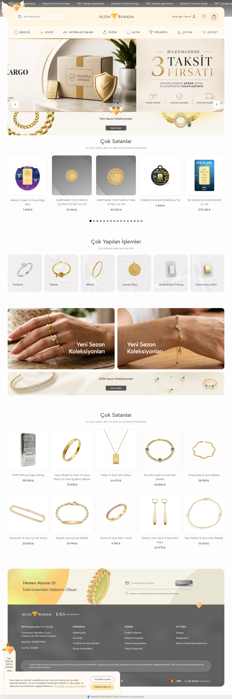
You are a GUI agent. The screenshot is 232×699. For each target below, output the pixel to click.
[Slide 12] (128, 221)
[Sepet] (214, 16)
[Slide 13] (131, 221)
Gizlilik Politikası (133, 632)
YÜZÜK (112, 32)
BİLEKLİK (25, 32)
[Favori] (204, 16)
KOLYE (49, 32)
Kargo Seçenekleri (83, 648)
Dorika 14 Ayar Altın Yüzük (116, 538)
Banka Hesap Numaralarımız (191, 643)
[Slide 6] (107, 221)
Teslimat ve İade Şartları (86, 643)
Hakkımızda (79, 632)
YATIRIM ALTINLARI (80, 32)
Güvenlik (77, 638)
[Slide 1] (114, 103)
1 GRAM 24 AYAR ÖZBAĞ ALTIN (160, 200)
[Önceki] (15, 104)
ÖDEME (128, 626)
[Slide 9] (118, 221)
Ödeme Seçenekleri (135, 643)
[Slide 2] (118, 103)
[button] (19, 17)
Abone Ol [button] (184, 583)
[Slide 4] (101, 221)
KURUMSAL (79, 626)
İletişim (180, 632)
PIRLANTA (161, 32)
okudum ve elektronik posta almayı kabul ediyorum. (154, 593)
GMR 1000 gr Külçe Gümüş (28, 475)
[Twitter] (121, 681)
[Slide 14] (135, 221)
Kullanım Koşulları (134, 638)
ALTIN (136, 32)
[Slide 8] (114, 221)
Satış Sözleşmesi (133, 648)
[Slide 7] (111, 221)
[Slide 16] (141, 221)
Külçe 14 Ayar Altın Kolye (116, 475)
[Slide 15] (138, 221)
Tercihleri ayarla (102, 679)
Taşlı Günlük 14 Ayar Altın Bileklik (203, 538)
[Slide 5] (104, 221)
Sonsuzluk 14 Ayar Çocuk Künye (28, 538)
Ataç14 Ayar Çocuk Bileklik (72, 538)
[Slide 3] (97, 221)
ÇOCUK (187, 32)
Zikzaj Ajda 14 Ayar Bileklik (204, 475)
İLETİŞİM (181, 626)
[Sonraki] (216, 104)
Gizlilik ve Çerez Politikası (71, 686)
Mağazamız (182, 638)
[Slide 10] (121, 221)
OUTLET (212, 32)
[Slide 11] (124, 221)
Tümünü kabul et (102, 687)
